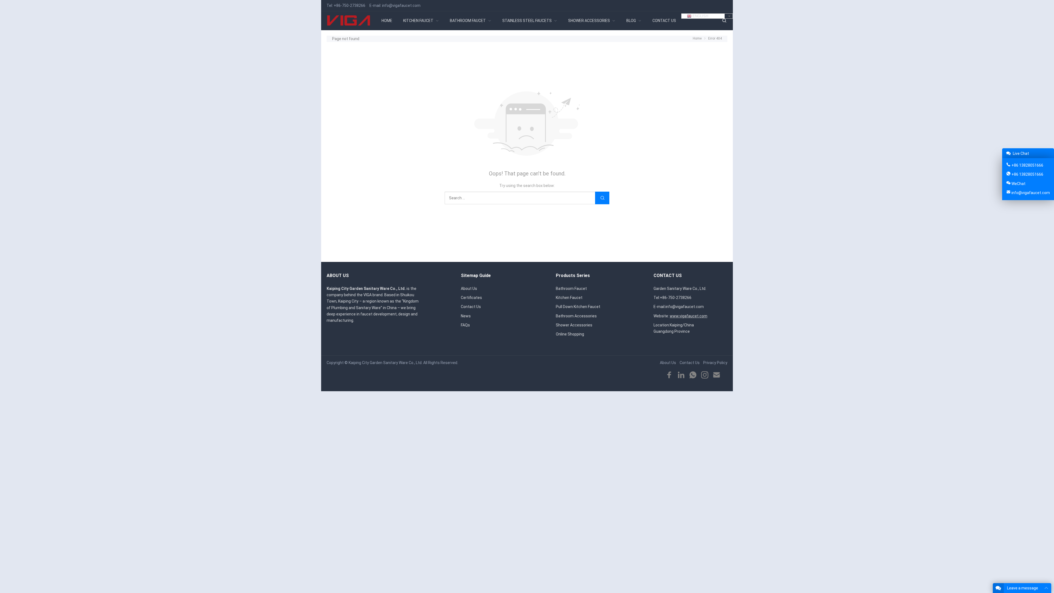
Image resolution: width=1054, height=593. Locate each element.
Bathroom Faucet (571, 288)
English (699, 16)
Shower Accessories (574, 325)
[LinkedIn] (681, 375)
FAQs (465, 325)
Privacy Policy (715, 362)
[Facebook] (669, 375)
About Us (469, 288)
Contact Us (471, 306)
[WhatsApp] (693, 375)
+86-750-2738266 (349, 5)
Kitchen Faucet (569, 297)
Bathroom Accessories (576, 316)
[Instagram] (704, 375)
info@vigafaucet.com (401, 5)
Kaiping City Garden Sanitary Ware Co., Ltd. (385, 362)
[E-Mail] (716, 375)
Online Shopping (570, 334)
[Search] (724, 20)
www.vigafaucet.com (688, 316)
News (466, 316)
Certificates (471, 297)
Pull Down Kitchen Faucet (578, 306)
